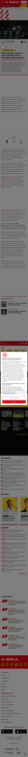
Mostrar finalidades (14, 397)
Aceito (14, 401)
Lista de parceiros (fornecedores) (9, 393)
